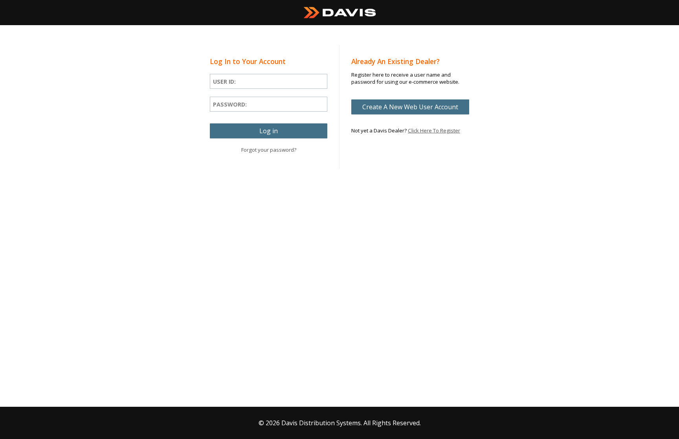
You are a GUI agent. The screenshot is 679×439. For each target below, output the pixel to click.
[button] (268, 131)
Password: (230, 104)
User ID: (224, 81)
